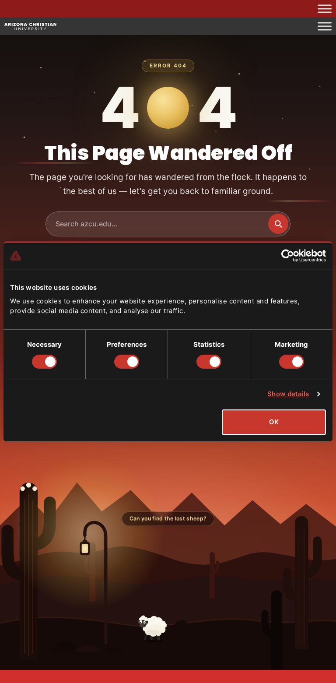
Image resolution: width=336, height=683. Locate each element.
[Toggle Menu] (325, 8)
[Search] (278, 224)
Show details (288, 394)
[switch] (126, 362)
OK (274, 422)
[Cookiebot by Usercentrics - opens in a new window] (287, 255)
